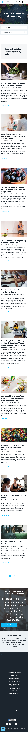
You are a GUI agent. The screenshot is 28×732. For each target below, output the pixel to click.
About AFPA (14, 661)
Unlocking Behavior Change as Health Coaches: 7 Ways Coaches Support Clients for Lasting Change (13, 344)
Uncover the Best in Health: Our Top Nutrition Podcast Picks (12, 447)
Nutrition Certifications (14, 698)
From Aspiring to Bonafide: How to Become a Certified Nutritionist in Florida (12, 398)
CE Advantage (14, 710)
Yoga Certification (14, 704)
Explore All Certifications (14, 670)
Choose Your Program (9, 624)
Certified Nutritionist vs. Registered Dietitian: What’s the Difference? (13, 136)
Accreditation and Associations (14, 672)
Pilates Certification (14, 707)
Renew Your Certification (14, 664)
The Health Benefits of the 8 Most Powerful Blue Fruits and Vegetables (13, 189)
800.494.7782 (14, 620)
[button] (16, 2)
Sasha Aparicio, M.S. (17, 87)
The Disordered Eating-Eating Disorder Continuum (13, 241)
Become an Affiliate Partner (13, 681)
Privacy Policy (22, 728)
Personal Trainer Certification (14, 701)
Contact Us (6, 628)
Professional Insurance (14, 678)
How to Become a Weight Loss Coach (13, 496)
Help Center (14, 655)
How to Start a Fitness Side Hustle (12, 543)
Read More (4, 105)
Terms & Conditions (14, 728)
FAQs (14, 667)
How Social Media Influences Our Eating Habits (13, 291)
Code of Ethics (14, 675)
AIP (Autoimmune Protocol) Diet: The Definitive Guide (13, 84)
